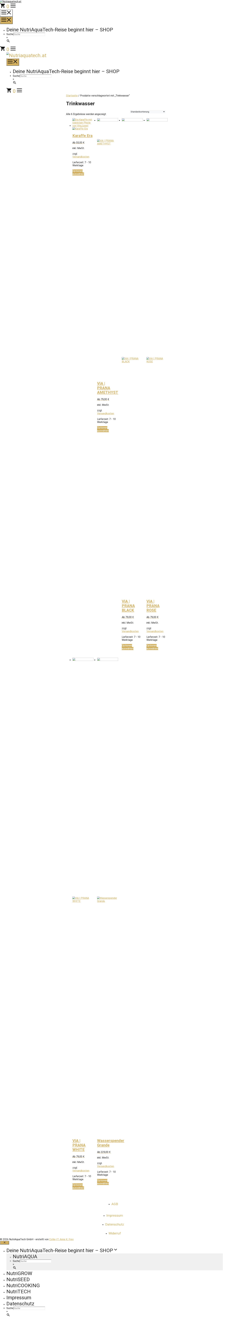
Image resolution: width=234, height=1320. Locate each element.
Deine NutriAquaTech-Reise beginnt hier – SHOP (59, 30)
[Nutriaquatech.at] (26, 55)
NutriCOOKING (23, 1285)
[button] (13, 6)
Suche (9, 34)
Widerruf (115, 1233)
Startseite (72, 95)
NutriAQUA (25, 1256)
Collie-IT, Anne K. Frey (61, 1239)
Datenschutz (114, 1224)
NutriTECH (18, 1291)
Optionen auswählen (78, 172)
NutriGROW (19, 1273)
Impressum (114, 1215)
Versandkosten (80, 156)
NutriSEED (18, 1279)
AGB (114, 1204)
